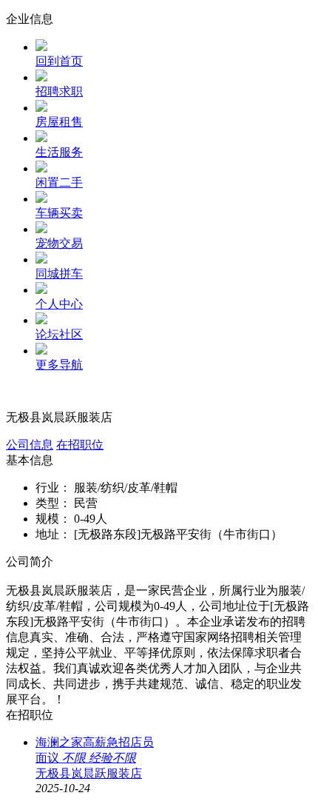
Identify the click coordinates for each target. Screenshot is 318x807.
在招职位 (80, 444)
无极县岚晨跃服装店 (88, 773)
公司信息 (29, 444)
